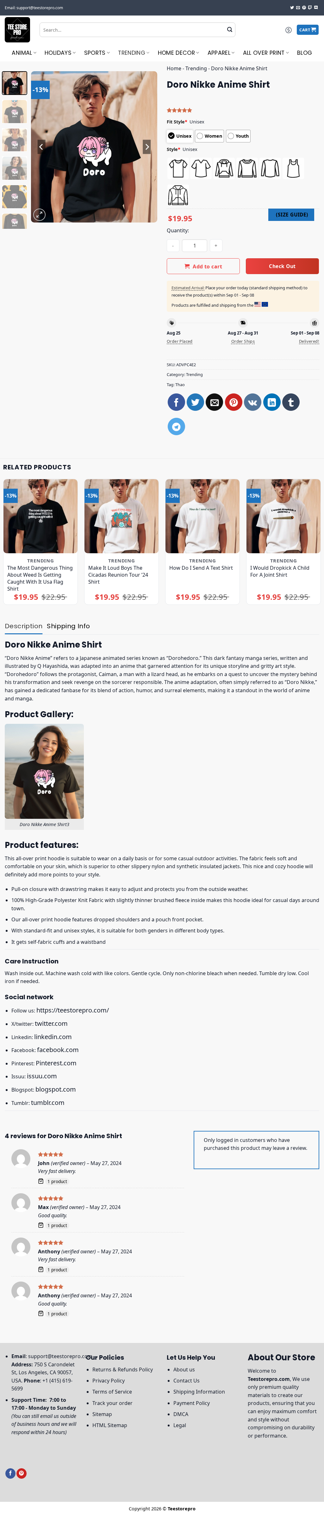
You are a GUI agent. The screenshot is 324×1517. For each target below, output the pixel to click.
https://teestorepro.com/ (72, 1010)
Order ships (243, 341)
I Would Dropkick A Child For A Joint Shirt (279, 571)
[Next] (147, 147)
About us (184, 1369)
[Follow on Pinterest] (304, 8)
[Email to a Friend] (214, 402)
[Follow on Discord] (316, 8)
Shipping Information (199, 1391)
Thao (180, 384)
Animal (22, 53)
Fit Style (177, 122)
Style (173, 149)
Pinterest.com (56, 1063)
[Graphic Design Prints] (17, 29)
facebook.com (58, 1049)
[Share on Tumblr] (291, 402)
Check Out (282, 266)
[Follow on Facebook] (10, 1473)
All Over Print (264, 53)
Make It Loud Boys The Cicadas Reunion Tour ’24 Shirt (118, 574)
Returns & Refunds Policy (122, 1369)
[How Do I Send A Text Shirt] (202, 516)
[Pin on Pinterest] (233, 402)
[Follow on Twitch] (310, 8)
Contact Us (186, 1380)
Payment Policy (191, 1403)
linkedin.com (53, 1036)
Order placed (180, 341)
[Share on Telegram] (176, 426)
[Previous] (41, 147)
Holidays (58, 53)
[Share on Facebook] (176, 402)
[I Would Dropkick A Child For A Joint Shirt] (283, 516)
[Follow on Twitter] (292, 8)
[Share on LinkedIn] (272, 402)
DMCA (180, 1414)
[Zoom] (39, 215)
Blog (304, 53)
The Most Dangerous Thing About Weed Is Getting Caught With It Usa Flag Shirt (40, 578)
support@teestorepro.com (60, 1356)
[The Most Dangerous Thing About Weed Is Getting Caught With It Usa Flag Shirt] (40, 516)
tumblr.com (48, 1102)
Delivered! (309, 341)
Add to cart (207, 266)
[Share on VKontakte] (252, 402)
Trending (131, 53)
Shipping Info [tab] (68, 626)
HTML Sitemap (109, 1425)
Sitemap (102, 1414)
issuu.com (42, 1076)
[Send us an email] (298, 8)
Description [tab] (23, 626)
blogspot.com (55, 1089)
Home (174, 68)
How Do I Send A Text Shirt (201, 567)
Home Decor (176, 53)
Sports (95, 53)
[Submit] (229, 29)
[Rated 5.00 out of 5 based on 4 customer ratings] (243, 110)
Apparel (219, 53)
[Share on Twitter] (195, 402)
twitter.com (51, 1023)
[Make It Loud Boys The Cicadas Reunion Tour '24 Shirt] (121, 516)
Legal (179, 1425)
